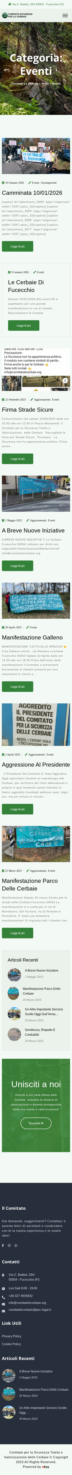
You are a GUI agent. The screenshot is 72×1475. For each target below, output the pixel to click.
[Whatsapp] (16, 1245)
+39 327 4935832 (21, 1296)
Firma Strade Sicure (27, 409)
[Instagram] (9, 1245)
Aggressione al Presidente (36, 764)
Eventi (35, 182)
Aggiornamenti (42, 399)
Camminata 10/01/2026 (32, 193)
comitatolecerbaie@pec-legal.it (30, 1309)
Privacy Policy (11, 1336)
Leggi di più (18, 246)
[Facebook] (3, 1245)
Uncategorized (48, 182)
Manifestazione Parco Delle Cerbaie (44, 1389)
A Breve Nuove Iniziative (33, 530)
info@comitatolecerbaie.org (27, 1302)
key (45, 1466)
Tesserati (34, 1123)
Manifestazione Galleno (32, 637)
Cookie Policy (11, 1344)
